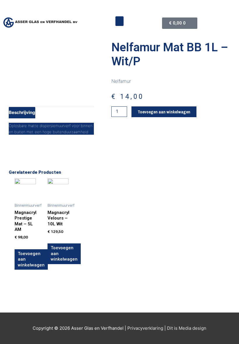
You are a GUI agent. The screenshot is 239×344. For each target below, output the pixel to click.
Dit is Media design (186, 328)
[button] (119, 21)
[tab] (22, 112)
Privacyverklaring (145, 328)
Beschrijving (22, 112)
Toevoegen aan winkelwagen (164, 112)
